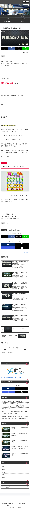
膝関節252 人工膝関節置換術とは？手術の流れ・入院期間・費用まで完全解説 (15, 412)
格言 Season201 (6, 408)
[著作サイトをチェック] (8, 244)
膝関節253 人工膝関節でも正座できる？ (12, 401)
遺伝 (10, 230)
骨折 (14, 230)
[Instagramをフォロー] (8, 247)
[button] (27, 487)
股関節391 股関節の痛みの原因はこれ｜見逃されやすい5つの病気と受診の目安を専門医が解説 (15, 417)
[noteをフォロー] (22, 247)
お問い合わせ (22, 503)
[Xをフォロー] (22, 244)
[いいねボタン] (3, 56)
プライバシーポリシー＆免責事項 (7, 504)
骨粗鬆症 (4, 230)
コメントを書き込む (15, 348)
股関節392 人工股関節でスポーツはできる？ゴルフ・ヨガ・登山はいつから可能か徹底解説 (15, 405)
